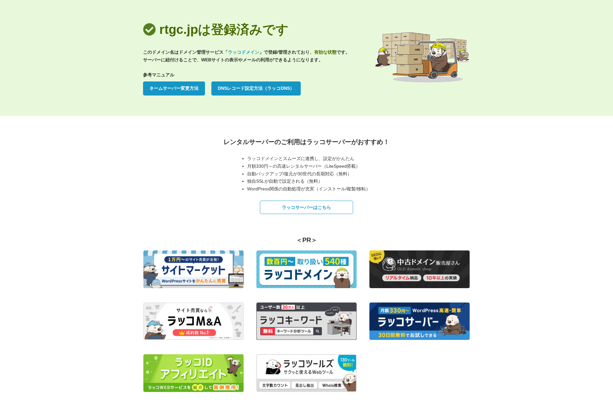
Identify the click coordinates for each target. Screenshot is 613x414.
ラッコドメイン (243, 52)
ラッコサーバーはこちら (306, 207)
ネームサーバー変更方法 (174, 88)
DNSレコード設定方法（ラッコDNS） (256, 88)
